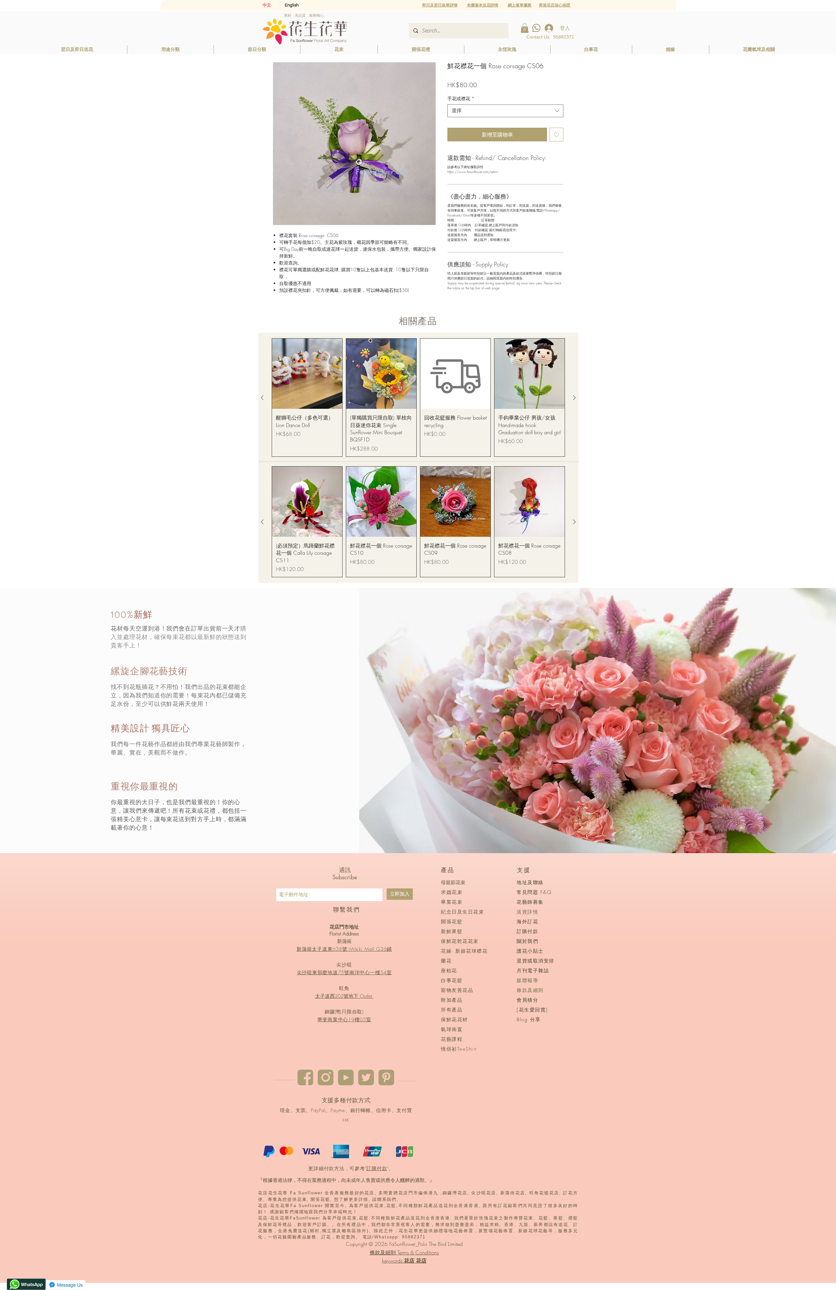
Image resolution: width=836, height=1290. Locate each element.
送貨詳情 (527, 912)
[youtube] (346, 1077)
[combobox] (505, 110)
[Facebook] (305, 1077)
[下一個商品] (574, 398)
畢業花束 (451, 902)
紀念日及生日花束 (462, 912)
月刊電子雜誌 (533, 970)
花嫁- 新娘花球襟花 (464, 951)
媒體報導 (527, 980)
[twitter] (366, 1077)
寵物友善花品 (457, 990)
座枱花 (449, 970)
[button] (519, 5)
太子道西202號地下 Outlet (344, 996)
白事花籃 (451, 980)
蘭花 (446, 961)
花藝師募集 (530, 902)
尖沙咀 (344, 965)
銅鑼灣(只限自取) (344, 1012)
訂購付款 (376, 1168)
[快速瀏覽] (307, 374)
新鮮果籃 (451, 931)
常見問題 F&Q (534, 892)
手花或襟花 (460, 98)
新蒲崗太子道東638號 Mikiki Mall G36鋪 (344, 949)
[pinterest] (386, 1077)
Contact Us (537, 37)
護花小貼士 (530, 951)
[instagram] (325, 1077)
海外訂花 (527, 921)
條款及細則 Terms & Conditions (404, 1252)
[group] (418, 397)
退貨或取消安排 (536, 961)
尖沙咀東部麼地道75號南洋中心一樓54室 (344, 972)
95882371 (563, 37)
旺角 (344, 988)
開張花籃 (451, 921)
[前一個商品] (262, 398)
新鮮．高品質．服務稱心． (305, 15)
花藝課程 (451, 1039)
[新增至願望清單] (556, 134)
